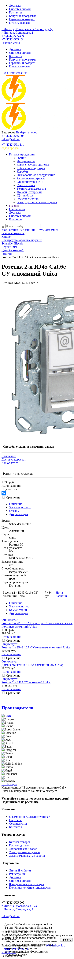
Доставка (15, 5)
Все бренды (9, 784)
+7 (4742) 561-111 (13, 144)
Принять (66, 939)
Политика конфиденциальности (30, 887)
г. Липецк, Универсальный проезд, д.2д (27, 29)
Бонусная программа (22, 15)
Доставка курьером (14, 459)
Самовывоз (9, 456)
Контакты (15, 12)
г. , (19, 906)
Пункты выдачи (19, 22)
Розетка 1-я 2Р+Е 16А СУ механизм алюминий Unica (36, 647)
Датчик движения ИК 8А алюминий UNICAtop (32, 664)
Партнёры (15, 820)
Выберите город (26, 132)
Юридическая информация (26, 884)
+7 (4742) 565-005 (13, 135)
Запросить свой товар (23, 848)
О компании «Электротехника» (29, 816)
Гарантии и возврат (22, 19)
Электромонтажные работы (27, 855)
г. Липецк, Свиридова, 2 (17, 32)
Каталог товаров (20, 842)
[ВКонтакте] (4, 493)
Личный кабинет (20, 870)
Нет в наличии (61, 594)
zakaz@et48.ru (11, 139)
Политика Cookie (16, 955)
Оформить (51, 229)
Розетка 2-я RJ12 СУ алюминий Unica (26, 682)
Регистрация (17, 873)
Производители (17, 707)
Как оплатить (10, 463)
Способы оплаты (20, 9)
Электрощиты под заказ (24, 852)
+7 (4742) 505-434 (13, 39)
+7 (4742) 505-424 (13, 36)
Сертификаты (18, 823)
